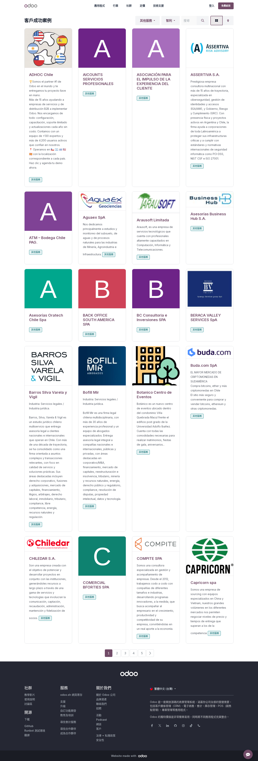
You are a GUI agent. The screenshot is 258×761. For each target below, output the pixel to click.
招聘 (98, 708)
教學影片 (29, 694)
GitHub (28, 726)
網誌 (98, 724)
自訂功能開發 (68, 710)
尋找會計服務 (68, 721)
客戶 (98, 728)
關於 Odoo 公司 (105, 694)
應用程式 (99, 5)
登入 (211, 5)
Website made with (124, 755)
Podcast (101, 719)
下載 (27, 719)
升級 (63, 706)
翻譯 (27, 735)
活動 (98, 715)
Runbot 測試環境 (34, 730)
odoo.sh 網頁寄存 (71, 694)
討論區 (28, 703)
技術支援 (158, 5)
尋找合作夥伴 (68, 728)
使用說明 (29, 699)
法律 (98, 735)
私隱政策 (110, 735)
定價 (142, 5)
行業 (115, 5)
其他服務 (146, 20)
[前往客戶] (48, 48)
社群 (129, 5)
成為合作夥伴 (68, 733)
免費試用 (225, 5)
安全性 (100, 740)
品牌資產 (101, 699)
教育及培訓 (66, 715)
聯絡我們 (101, 703)
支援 (63, 701)
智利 (169, 20)
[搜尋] (202, 20)
